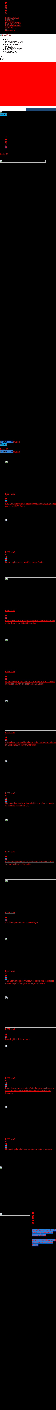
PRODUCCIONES (13, 23)
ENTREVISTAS (12, 18)
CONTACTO (10, 28)
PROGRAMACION (13, 25)
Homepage (10, 30)
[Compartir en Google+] (6, 144)
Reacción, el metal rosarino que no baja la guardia (28, 1149)
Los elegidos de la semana (17, 1039)
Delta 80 (4, 154)
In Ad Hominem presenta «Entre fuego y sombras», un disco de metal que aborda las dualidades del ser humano (30, 1090)
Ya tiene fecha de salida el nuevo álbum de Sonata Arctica (44, 1242)
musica (16, 442)
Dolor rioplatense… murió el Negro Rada (24, 562)
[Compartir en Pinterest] (6, 142)
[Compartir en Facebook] (5, 137)
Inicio (7, 39)
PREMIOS (9, 20)
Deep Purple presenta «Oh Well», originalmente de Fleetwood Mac (44, 1232)
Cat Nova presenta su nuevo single (21, 922)
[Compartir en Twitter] (6, 139)
